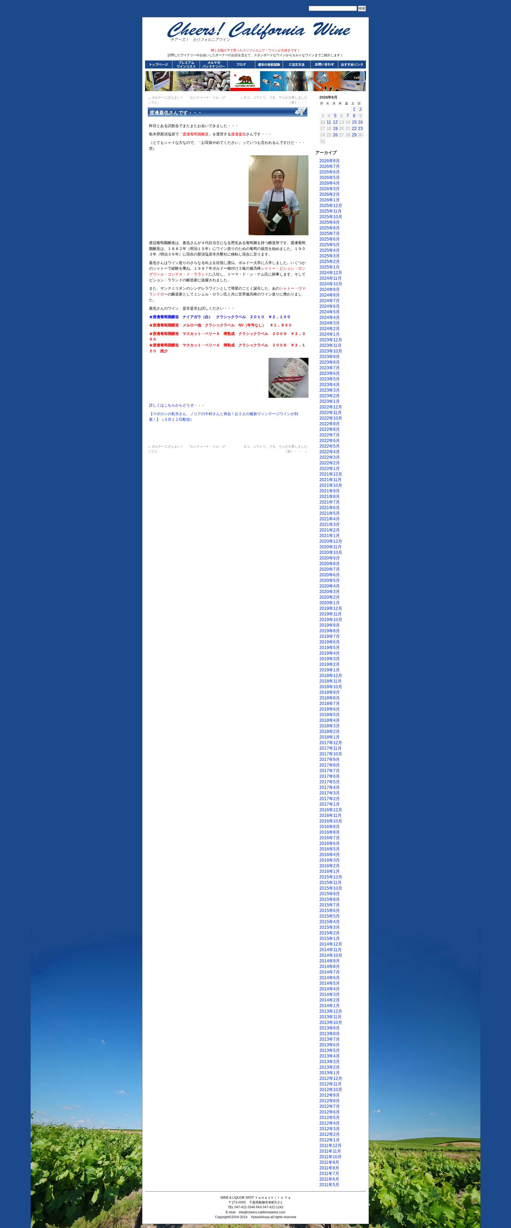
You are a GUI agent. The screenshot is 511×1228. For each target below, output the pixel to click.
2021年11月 (330, 479)
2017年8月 (329, 765)
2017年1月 (329, 804)
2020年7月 (329, 569)
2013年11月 (330, 1017)
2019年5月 (329, 647)
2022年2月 (329, 463)
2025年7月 (329, 233)
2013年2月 (329, 1067)
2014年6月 (329, 977)
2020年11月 (330, 547)
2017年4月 (329, 787)
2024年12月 (330, 272)
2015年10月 (330, 888)
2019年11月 (330, 614)
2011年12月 (330, 1145)
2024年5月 (329, 312)
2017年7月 (329, 770)
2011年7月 (329, 1173)
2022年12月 (330, 407)
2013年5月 (329, 1050)
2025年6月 (329, 239)
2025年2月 (329, 261)
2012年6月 (329, 1112)
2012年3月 (329, 1128)
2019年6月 (329, 642)
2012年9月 (329, 1095)
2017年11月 (330, 748)
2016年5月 (329, 849)
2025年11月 (330, 211)
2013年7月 (329, 1039)
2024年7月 (329, 300)
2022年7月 (329, 435)
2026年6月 (329, 172)
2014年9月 (329, 961)
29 (354, 135)
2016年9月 (329, 826)
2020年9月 (329, 558)
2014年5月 (329, 983)
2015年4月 (329, 921)
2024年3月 (329, 323)
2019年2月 (329, 664)
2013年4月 (329, 1056)
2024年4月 (329, 317)
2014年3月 (329, 994)
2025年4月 (329, 250)
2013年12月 (330, 1011)
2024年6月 (329, 306)
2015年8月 (329, 899)
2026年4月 (329, 183)
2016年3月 (329, 860)
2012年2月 (329, 1134)
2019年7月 (329, 636)
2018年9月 (329, 692)
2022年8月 (329, 429)
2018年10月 (330, 686)
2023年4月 (329, 384)
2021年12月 (330, 474)
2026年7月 (329, 166)
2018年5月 (329, 714)
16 (360, 122)
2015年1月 (329, 938)
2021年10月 (330, 485)
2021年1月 (329, 535)
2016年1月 (329, 871)
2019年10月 (330, 619)
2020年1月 (329, 603)
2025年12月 (330, 205)
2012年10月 (330, 1089)
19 (335, 128)
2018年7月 (329, 703)
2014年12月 (330, 944)
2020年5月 (329, 580)
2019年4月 (329, 653)
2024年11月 (330, 278)
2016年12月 (330, 810)
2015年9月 (329, 893)
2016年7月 (329, 838)
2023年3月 (329, 390)
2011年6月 (329, 1179)
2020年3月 (329, 591)
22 (354, 128)
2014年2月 (329, 1000)
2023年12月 (330, 340)
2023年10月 (330, 351)
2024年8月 (329, 295)
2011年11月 (330, 1151)
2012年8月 (329, 1101)
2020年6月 (329, 575)
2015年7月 (329, 905)
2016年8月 (329, 832)
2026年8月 (329, 161)
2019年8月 (329, 631)
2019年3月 (329, 658)
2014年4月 (329, 989)
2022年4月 (329, 451)
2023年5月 (329, 379)
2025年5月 (329, 244)
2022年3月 (329, 457)
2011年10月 (330, 1156)
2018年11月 (330, 681)
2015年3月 (329, 927)
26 (335, 135)
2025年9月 (329, 222)
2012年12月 (330, 1078)
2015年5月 (329, 916)
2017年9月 (329, 759)
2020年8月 (329, 563)
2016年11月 (330, 815)
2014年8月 (329, 966)
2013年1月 (329, 1073)
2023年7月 (329, 368)
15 (354, 122)
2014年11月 (330, 949)
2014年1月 (329, 1005)
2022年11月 (330, 412)
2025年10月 (330, 216)
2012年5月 (329, 1117)
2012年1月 (329, 1140)
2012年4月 (329, 1123)
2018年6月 (329, 709)
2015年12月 (330, 877)
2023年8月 (329, 362)
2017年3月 (329, 793)
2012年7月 (329, 1106)
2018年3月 (329, 726)
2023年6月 (329, 373)
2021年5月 (329, 513)
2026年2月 (329, 194)
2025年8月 (329, 228)
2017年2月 (329, 798)
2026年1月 (329, 200)
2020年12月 (330, 541)
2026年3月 (329, 189)
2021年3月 (329, 524)
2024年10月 (330, 284)
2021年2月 (329, 530)
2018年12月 (330, 675)
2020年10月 (330, 552)
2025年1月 (329, 267)
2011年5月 (329, 1184)
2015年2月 (329, 933)
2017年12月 (330, 742)
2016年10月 (330, 821)
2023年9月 (329, 356)
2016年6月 (329, 843)
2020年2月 (329, 597)
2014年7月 (329, 972)
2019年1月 (329, 670)
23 (360, 128)
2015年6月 (329, 910)
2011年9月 (329, 1162)
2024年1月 (329, 334)
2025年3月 (329, 256)
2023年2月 (329, 396)
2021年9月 (329, 491)
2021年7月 (329, 502)
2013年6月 (329, 1045)
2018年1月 (329, 737)
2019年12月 (330, 608)
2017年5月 (329, 782)
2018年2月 (329, 731)
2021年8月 (329, 496)
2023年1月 (329, 401)
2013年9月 (329, 1028)
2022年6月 (329, 440)
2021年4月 (329, 519)
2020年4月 (329, 586)
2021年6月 (329, 507)
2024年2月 (329, 328)
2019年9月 (329, 625)
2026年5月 (329, 177)
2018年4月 (329, 720)
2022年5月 (329, 446)
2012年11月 (330, 1084)
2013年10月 (330, 1022)
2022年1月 (329, 468)
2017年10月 (330, 754)
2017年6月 (329, 776)
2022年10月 (330, 418)
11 (329, 122)
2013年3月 (329, 1061)
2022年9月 (329, 424)
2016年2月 (329, 866)
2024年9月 (329, 289)
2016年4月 (329, 854)
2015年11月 (330, 882)
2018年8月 (329, 698)
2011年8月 (329, 1168)
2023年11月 (330, 345)
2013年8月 (329, 1033)
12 (335, 122)
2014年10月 (330, 955)
